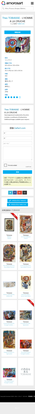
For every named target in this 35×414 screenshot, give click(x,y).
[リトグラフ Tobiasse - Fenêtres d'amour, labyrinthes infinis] (9, 340)
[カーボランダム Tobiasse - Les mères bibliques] (25, 224)
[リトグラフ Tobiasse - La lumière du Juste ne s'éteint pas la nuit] (25, 311)
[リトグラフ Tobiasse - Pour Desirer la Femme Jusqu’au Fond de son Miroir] (9, 253)
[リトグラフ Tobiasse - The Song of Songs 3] (25, 340)
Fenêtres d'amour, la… (9, 352)
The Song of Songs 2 (9, 381)
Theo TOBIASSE (11, 17)
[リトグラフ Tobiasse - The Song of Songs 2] (9, 369)
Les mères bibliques (26, 236)
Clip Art (9, 238)
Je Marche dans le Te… (25, 265)
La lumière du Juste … (26, 323)
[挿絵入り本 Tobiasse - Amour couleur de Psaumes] (9, 282)
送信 (17, 172)
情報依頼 (17, 32)
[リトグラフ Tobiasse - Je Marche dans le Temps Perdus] (25, 253)
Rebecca (9, 236)
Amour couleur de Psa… (9, 294)
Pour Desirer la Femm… (9, 265)
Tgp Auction (26, 325)
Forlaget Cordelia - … (9, 325)
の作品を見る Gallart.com (18, 204)
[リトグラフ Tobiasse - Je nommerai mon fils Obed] (9, 311)
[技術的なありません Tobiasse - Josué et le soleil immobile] (25, 282)
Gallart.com (21, 23)
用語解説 (30, 396)
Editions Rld (9, 296)
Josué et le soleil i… (25, 294)
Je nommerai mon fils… (9, 323)
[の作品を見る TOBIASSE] (26, 383)
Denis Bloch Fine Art (9, 267)
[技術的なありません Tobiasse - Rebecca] (9, 224)
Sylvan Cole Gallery (26, 296)
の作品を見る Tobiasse (19, 200)
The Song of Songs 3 (26, 352)
